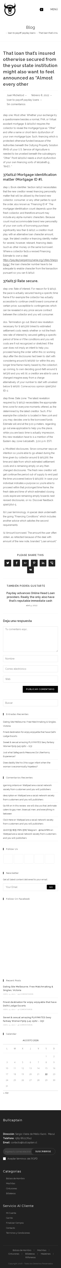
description (8, 795)
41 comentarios (24, 1009)
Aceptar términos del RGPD (22, 1158)
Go (51, 887)
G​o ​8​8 (6, 805)
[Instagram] (29, 858)
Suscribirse (43, 1151)
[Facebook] (18, 858)
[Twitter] (8, 858)
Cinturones (11, 1188)
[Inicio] (4, 33)
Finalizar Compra (15, 1223)
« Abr (6, 1093)
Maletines (45, 1254)
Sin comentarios (16, 104)
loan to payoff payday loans (23, 99)
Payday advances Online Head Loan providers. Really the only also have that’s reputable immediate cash (30, 596)
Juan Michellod (15, 95)
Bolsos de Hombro (15, 1178)
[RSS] (49, 858)
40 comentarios (24, 1025)
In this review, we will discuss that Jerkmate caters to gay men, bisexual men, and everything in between (30, 809)
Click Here (8, 820)
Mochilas (10, 1183)
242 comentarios (25, 994)
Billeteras (11, 1193)
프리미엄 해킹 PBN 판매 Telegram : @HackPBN (26, 830)
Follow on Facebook (18, 899)
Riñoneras (30, 1257)
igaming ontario (11, 785)
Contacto (10, 1228)
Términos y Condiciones (18, 1233)
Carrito (9, 1218)
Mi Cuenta (11, 1213)
